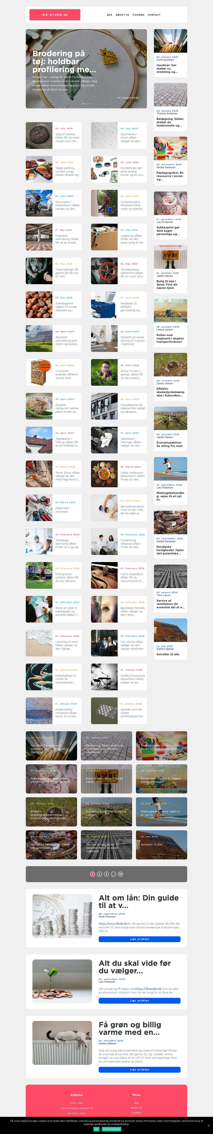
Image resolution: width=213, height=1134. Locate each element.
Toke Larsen (132, 100)
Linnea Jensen (165, 330)
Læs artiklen (139, 939)
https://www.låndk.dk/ (113, 923)
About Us (122, 15)
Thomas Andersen (167, 113)
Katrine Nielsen (165, 649)
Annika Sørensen (166, 167)
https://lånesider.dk (149, 988)
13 (120, 874)
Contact (154, 15)
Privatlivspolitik (112, 1129)
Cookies (138, 15)
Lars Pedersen (165, 222)
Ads (109, 15)
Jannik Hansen (165, 276)
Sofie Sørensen (165, 60)
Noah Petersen (107, 916)
